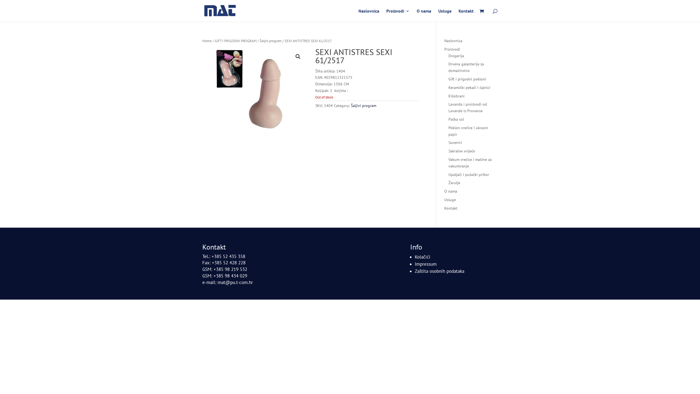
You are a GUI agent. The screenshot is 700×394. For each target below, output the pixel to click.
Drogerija (456, 55)
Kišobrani (456, 96)
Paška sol (456, 119)
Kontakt (466, 11)
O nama (424, 11)
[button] (298, 57)
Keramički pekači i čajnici (469, 87)
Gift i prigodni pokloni (467, 79)
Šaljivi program (270, 41)
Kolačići (422, 257)
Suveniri (455, 142)
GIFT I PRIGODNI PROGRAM (235, 41)
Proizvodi (395, 11)
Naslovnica (368, 11)
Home (207, 41)
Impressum (426, 264)
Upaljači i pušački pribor (468, 174)
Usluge (444, 11)
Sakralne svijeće (461, 151)
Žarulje (454, 182)
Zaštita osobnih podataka (439, 271)
